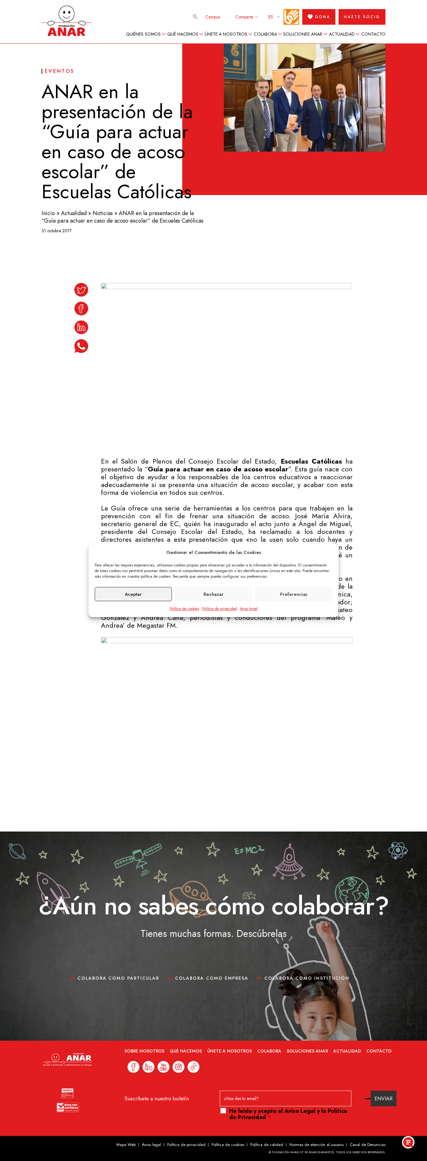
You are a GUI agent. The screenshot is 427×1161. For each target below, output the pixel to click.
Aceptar (133, 594)
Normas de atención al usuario (316, 1145)
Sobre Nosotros (144, 1051)
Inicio (48, 213)
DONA (322, 17)
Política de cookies (184, 608)
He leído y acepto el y (288, 1114)
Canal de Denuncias (367, 1145)
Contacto (373, 34)
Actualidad (342, 34)
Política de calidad (266, 1145)
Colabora (265, 34)
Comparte (244, 17)
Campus (212, 17)
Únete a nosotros (226, 34)
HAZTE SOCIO (362, 17)
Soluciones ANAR (302, 34)
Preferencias (293, 594)
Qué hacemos (182, 34)
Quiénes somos (143, 34)
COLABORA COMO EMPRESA (212, 978)
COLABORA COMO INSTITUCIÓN (306, 978)
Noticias (103, 213)
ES (271, 17)
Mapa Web (126, 1145)
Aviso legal (249, 608)
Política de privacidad (219, 608)
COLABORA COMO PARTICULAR (118, 978)
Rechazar (213, 594)
